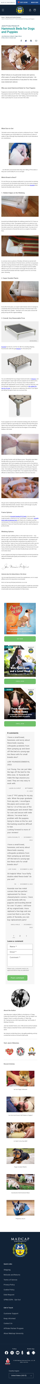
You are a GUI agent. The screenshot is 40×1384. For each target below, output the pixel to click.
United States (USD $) (19, 1375)
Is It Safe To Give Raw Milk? (20, 1141)
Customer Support (11, 1313)
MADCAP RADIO (34, 2)
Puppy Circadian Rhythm (20, 1167)
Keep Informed (9, 1318)
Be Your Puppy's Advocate (20, 1089)
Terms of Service (10, 1280)
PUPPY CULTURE (24, 2)
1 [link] (13, 936)
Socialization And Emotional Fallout (20, 1192)
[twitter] (26, 41)
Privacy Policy (9, 1285)
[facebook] (21, 41)
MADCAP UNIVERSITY (8, 2)
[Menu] (4, 10)
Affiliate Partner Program (14, 1328)
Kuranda (32, 185)
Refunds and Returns (12, 1275)
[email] (36, 41)
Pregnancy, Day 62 (20, 1218)
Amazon (18, 348)
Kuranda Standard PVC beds (18, 516)
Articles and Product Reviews (13, 17)
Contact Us (8, 1323)
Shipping (7, 1270)
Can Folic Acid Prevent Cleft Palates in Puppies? (20, 1115)
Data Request (9, 1295)
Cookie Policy (9, 1290)
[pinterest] (31, 41)
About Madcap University (13, 1333)
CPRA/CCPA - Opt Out (12, 1300)
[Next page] (26, 936)
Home (2, 17)
